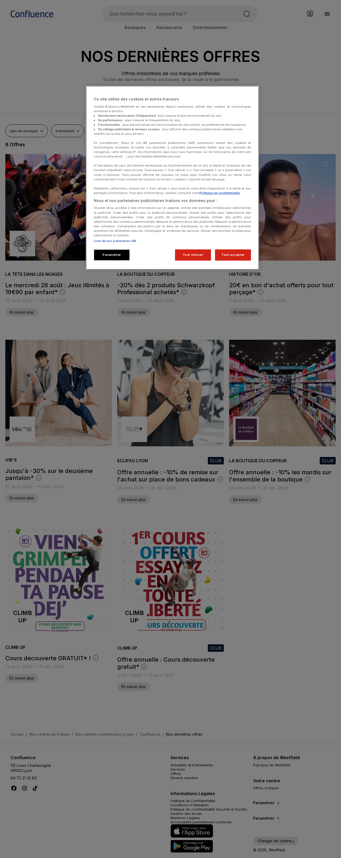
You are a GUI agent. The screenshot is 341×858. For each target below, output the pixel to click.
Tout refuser (193, 255)
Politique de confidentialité (220, 193)
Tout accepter (232, 255)
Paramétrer (112, 255)
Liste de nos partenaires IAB (115, 241)
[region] (172, 178)
